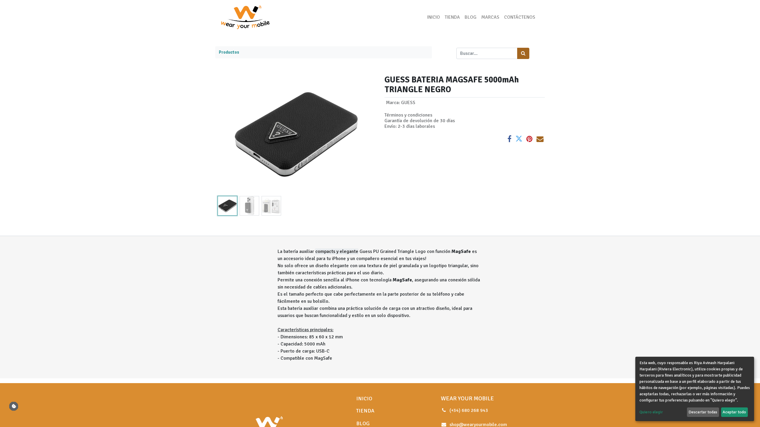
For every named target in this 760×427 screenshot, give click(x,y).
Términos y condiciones (408, 115)
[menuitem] (433, 17)
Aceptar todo (734, 412)
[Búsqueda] (523, 53)
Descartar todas (702, 412)
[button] (227, 134)
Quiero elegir (651, 412)
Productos (229, 52)
